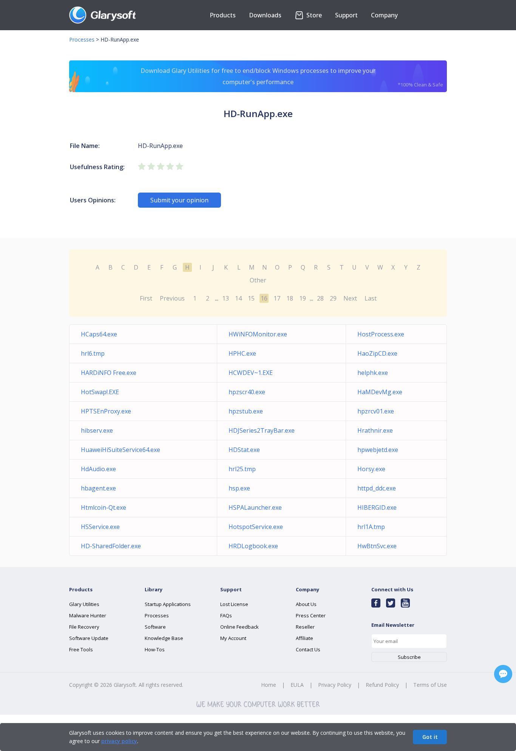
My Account (233, 638)
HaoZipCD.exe (377, 353)
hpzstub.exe (246, 411)
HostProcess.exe (380, 334)
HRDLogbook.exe (253, 546)
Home (268, 684)
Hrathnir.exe (375, 430)
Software (155, 626)
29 (333, 298)
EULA (297, 684)
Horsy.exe (371, 469)
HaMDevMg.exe (379, 392)
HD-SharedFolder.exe (111, 546)
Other (258, 280)
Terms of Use (430, 684)
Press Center (311, 615)
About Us (306, 604)
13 (225, 298)
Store (313, 15)
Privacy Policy (334, 684)
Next (350, 298)
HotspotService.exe (256, 527)
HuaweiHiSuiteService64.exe (120, 450)
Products (223, 15)
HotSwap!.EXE (100, 392)
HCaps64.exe (99, 334)
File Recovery (84, 626)
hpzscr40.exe (247, 392)
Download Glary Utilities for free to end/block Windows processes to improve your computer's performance (292, 77)
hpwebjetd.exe (377, 450)
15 (251, 298)
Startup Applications (168, 604)
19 (302, 298)
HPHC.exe (242, 353)
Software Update (88, 638)
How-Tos (155, 649)
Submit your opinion (179, 200)
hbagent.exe (98, 488)
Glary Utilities (84, 604)
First (146, 298)
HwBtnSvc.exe (377, 546)
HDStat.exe (244, 450)
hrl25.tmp (242, 469)
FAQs (226, 615)
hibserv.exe (97, 430)
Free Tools (81, 649)
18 (289, 298)
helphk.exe (372, 373)
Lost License (234, 604)
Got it (430, 736)
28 (320, 298)
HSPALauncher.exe (255, 507)
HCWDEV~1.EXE (251, 373)
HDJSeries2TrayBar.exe (262, 430)
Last (371, 298)
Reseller (305, 626)
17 (276, 298)
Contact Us (308, 649)
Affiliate (304, 638)
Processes (81, 39)
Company (384, 15)
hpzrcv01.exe (375, 411)
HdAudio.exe (98, 469)
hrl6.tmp (93, 353)
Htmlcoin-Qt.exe (103, 507)
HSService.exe (100, 527)
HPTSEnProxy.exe (106, 411)
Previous (172, 298)
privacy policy (119, 741)
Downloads (265, 15)
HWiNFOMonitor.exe (258, 334)
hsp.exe (239, 488)
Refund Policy (382, 684)
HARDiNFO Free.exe (108, 373)
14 (238, 298)
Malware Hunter (87, 615)
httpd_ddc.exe (376, 488)
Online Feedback (239, 626)
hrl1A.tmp (371, 527)
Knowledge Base (164, 638)
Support (346, 15)
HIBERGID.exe (377, 507)
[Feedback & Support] (503, 674)
